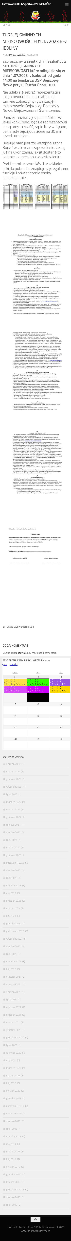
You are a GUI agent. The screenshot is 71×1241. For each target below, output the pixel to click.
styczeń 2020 (13, 1090)
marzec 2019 (13, 1151)
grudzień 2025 (13, 779)
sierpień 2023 (13, 870)
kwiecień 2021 (13, 1014)
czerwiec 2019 (13, 1136)
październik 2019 (15, 1106)
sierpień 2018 (13, 1197)
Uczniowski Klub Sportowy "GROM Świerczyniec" (27, 4)
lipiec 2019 (11, 1128)
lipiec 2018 (11, 1204)
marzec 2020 (13, 1075)
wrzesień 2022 (13, 938)
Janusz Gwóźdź (17, 55)
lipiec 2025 (11, 794)
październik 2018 (15, 1189)
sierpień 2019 (13, 1121)
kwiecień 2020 (13, 1067)
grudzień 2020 (13, 1029)
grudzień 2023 (13, 855)
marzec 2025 (13, 809)
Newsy (6, 24)
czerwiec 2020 (13, 1052)
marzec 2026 (13, 771)
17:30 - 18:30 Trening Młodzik (12, 689)
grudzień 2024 (13, 817)
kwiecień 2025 (13, 801)
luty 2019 (11, 1159)
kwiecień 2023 (13, 900)
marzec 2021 (13, 1022)
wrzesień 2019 (13, 1113)
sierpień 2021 (13, 991)
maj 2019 (11, 1144)
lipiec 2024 (11, 839)
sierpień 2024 (13, 832)
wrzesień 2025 (13, 786)
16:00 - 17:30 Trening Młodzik (36, 689)
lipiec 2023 (11, 877)
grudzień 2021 (13, 976)
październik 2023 (15, 862)
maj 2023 (11, 893)
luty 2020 (11, 1083)
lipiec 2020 (11, 1045)
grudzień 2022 (13, 923)
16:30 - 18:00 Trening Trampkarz (15, 682)
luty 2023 (11, 915)
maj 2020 (11, 1060)
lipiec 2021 (11, 999)
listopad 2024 (13, 824)
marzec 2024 (13, 847)
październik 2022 (15, 931)
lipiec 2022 (11, 953)
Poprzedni (12, 664)
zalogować (20, 652)
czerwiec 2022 (13, 961)
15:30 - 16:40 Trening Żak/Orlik (38, 682)
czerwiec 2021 (13, 1007)
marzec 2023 (13, 908)
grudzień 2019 (13, 1098)
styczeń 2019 (13, 1166)
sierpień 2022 (13, 946)
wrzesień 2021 (13, 984)
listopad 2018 (13, 1182)
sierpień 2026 (13, 763)
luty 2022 (11, 969)
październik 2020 (15, 1037)
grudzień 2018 (13, 1174)
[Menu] (67, 4)
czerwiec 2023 (13, 885)
